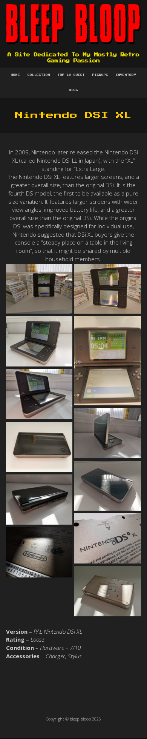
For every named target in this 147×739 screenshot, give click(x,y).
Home (15, 75)
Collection (39, 75)
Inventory (126, 75)
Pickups (100, 75)
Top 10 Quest (71, 75)
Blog (73, 90)
